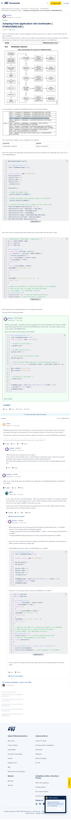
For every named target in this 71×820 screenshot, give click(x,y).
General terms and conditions (16, 771)
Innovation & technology (15, 754)
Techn (8, 423)
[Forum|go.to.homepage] (12, 3)
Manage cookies (40, 813)
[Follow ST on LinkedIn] (40, 804)
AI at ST (38, 762)
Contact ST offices (41, 741)
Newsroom (39, 754)
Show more (34, 221)
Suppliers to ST (12, 762)
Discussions (24, 8)
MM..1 (11, 492)
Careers (10, 758)
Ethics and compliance (42, 782)
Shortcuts (10, 781)
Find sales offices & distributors (45, 745)
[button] (2, 3)
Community (39, 749)
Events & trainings (41, 758)
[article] (35, 434)
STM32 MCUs (44, 8)
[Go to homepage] (13, 731)
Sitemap (10, 785)
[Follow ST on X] (36, 804)
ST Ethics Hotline (41, 787)
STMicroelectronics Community (10, 8)
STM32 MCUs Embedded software (11, 10)
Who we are (11, 741)
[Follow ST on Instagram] (44, 804)
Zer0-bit (8, 15)
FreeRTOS (7, 405)
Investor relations (13, 745)
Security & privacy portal (43, 796)
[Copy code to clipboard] (67, 161)
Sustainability (12, 749)
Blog (9, 767)
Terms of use (36, 811)
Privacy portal (30, 813)
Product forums (34, 8)
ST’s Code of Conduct (42, 791)
